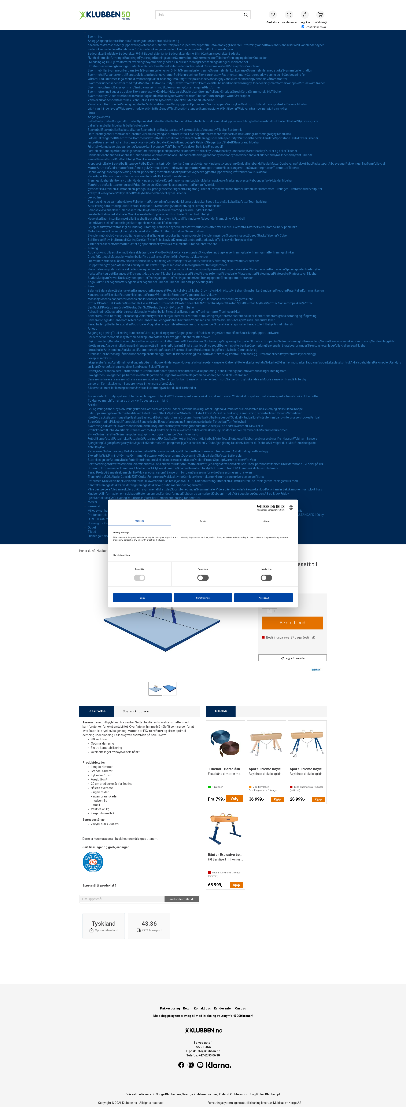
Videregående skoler (229, 489)
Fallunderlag (134, 227)
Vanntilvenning (188, 434)
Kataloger (236, 438)
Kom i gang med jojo (172, 443)
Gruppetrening (97, 265)
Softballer (279, 121)
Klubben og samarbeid (197, 493)
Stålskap (141, 337)
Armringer (117, 57)
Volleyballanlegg (345, 345)
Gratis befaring (112, 316)
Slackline (188, 210)
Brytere (154, 316)
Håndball (93, 155)
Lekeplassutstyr (98, 227)
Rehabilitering (97, 311)
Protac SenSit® (138, 307)
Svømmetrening (99, 91)
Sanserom (95, 316)
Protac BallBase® (139, 303)
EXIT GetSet (140, 476)
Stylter (198, 210)
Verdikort (151, 498)
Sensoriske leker (264, 320)
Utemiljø (93, 371)
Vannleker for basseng (239, 79)
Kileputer (162, 184)
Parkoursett (106, 273)
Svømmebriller (97, 70)
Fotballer (131, 121)
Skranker (109, 189)
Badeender (108, 100)
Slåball (145, 413)
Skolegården (96, 375)
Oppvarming (190, 455)
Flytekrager (146, 57)
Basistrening (118, 252)
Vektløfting (172, 256)
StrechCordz (240, 91)
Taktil (213, 320)
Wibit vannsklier (277, 108)
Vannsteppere (216, 104)
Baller (91, 121)
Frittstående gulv (138, 167)
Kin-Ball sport (106, 159)
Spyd (220, 142)
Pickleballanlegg (185, 354)
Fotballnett (185, 138)
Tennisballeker (266, 413)
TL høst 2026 (164, 396)
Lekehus (226, 227)
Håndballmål (142, 155)
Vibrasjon (238, 320)
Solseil (153, 366)
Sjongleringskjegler (189, 235)
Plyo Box (160, 252)
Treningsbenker (183, 278)
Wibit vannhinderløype (165, 451)
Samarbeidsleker (194, 201)
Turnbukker (251, 189)
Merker (92, 502)
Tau (364, 163)
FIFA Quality (165, 438)
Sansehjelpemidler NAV (123, 472)
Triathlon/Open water (220, 96)
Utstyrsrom (286, 354)
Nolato (189, 459)
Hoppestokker (162, 210)
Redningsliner (197, 62)
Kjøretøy (178, 239)
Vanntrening (96, 104)
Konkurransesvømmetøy (138, 430)
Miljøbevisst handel (100, 510)
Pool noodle (112, 104)
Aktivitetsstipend (120, 464)
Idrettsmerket (153, 455)
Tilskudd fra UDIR (226, 468)
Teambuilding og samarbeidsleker (110, 201)
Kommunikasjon (313, 290)
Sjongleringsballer (140, 235)
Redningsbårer (163, 62)
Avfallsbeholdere (361, 362)
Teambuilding (257, 201)
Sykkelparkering (205, 371)
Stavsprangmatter (260, 167)
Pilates (118, 265)
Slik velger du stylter (281, 443)
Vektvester (236, 261)
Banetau (125, 41)
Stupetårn (202, 45)
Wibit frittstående (156, 108)
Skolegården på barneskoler (123, 375)
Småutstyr (178, 79)
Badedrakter (96, 53)
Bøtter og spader (140, 244)
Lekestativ (238, 227)
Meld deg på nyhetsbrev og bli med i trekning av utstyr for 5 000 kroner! (203, 1016)
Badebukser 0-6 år (130, 49)
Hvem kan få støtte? (201, 468)
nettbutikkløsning (249, 1102)
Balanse (121, 218)
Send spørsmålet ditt (182, 899)
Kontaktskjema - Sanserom (119, 383)
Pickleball (261, 172)
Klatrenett (213, 227)
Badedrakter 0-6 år (131, 53)
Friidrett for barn (124, 142)
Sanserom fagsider (101, 320)
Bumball (139, 409)
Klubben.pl (272, 1094)
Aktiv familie (274, 489)
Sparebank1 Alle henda (134, 468)
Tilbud (92, 531)
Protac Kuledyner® (214, 303)
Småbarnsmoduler (172, 231)
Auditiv (170, 320)
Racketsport (320, 163)
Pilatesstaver (298, 273)
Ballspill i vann (149, 100)
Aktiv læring (95, 206)
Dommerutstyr (143, 138)
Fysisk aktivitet (173, 476)
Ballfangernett (106, 138)
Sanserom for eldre (205, 472)
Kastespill (157, 222)
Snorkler (226, 91)
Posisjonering (187, 324)
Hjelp (91, 498)
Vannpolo (260, 79)
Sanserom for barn (179, 472)
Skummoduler (124, 189)
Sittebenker (202, 337)
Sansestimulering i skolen (235, 472)
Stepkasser (225, 252)
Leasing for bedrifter (186, 498)
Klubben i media (222, 493)
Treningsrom (278, 371)
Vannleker (253, 66)
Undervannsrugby (212, 79)
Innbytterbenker (238, 345)
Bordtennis (235, 129)
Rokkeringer (354, 163)
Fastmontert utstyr (234, 74)
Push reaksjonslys (174, 481)
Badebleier (111, 49)
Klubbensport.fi (240, 1094)
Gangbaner (268, 290)
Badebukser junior (155, 49)
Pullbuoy (215, 91)
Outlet (92, 527)
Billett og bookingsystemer (156, 74)
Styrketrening (182, 438)
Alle (113, 489)
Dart (176, 134)
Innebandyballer (230, 155)
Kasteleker (178, 206)
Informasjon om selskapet (120, 493)
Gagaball (218, 409)
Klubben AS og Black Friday (271, 493)
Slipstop (226, 430)
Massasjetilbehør (222, 299)
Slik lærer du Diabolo (254, 443)
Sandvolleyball (165, 193)
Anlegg (92, 41)
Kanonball (181, 121)
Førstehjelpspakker (154, 151)
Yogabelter (149, 282)
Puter (291, 290)
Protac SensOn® (160, 307)
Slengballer (250, 121)
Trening (93, 248)
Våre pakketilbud (254, 489)
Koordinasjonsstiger (177, 180)
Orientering (260, 134)
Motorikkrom (96, 231)
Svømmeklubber (99, 83)
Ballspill (127, 417)
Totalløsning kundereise (128, 333)
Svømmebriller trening (195, 70)
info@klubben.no (208, 1051)
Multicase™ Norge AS (287, 1102)
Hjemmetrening (98, 269)
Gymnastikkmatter (161, 167)
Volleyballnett (125, 193)
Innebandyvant (291, 155)
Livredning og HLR (99, 62)
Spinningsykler (295, 269)
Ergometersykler (238, 269)
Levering (121, 498)
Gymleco (189, 476)
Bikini (198, 53)
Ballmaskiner (161, 345)
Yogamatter (117, 282)
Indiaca (172, 155)
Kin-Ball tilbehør (125, 159)
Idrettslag (195, 451)
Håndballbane (129, 354)
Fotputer (125, 294)
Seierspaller (274, 345)
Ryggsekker (143, 146)
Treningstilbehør (99, 180)
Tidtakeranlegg (219, 45)
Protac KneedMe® (189, 303)
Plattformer (212, 87)
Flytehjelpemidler (99, 57)
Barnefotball (105, 438)
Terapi (92, 286)
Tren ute (249, 481)
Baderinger (131, 57)
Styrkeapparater (137, 278)
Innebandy (213, 155)
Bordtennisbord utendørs (138, 371)
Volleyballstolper (145, 193)
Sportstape (282, 138)
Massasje (94, 299)
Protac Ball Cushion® (113, 303)
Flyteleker (179, 100)
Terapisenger (205, 324)
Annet (244, 62)
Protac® (152, 294)
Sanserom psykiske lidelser (244, 379)
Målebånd (199, 142)
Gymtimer (137, 455)
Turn (370, 163)
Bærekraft (95, 506)
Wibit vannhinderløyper (309, 45)
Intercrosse (210, 134)
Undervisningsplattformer (269, 83)
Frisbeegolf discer (99, 536)
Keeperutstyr (229, 138)
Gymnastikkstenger (196, 163)
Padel (154, 176)
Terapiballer (96, 324)
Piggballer (153, 324)
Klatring (248, 134)
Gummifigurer (152, 227)
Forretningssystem (220, 1102)
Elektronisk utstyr (210, 74)
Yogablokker (134, 282)
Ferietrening (156, 476)
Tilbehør (221, 57)
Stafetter (242, 201)
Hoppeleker (143, 222)
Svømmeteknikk (260, 91)
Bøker (125, 206)
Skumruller (102, 282)
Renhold (161, 45)
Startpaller (174, 45)
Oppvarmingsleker (105, 413)
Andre (213, 244)
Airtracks (103, 167)
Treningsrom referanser (237, 278)
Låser (119, 261)
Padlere (188, 91)
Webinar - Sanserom (306, 438)
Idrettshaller (96, 349)
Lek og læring (96, 409)
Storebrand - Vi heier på (302, 464)
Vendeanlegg (380, 341)
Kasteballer (195, 121)
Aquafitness (161, 426)
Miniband (129, 481)
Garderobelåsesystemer (119, 337)
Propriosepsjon (200, 320)
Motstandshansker (158, 104)
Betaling (139, 498)
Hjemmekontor (205, 476)
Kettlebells (105, 256)
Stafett (228, 142)
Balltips (136, 417)
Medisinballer (146, 252)
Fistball (183, 134)
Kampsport (225, 134)
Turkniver (202, 146)
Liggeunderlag (125, 146)
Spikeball (230, 201)
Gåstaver (112, 311)
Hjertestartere (120, 62)
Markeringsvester (238, 180)
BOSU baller (113, 476)
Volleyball (379, 163)
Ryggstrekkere (243, 299)
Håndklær (162, 91)
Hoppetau (229, 163)
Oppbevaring (131, 45)
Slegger (211, 142)
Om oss (240, 1008)
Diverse (291, 104)
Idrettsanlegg (202, 138)
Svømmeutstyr (98, 96)
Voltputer (316, 189)
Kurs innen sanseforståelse (156, 383)
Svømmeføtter (185, 96)
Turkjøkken (188, 146)
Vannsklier (287, 45)
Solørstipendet (141, 464)
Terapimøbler (169, 324)
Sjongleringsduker (164, 235)
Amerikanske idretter (126, 134)
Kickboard (99, 430)
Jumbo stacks (233, 409)
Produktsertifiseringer (102, 514)
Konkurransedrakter (215, 53)
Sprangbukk (142, 189)
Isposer (215, 138)
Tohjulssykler (226, 239)
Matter (275, 163)
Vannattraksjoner (268, 45)
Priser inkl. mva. (316, 27)
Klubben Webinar (254, 438)
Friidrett (93, 142)
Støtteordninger (98, 464)
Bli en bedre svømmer (232, 426)
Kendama (152, 443)
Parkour (249, 172)
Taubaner (312, 362)
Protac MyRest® (258, 303)
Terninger (200, 206)
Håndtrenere (126, 311)
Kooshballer (139, 324)
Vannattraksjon (330, 341)
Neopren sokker (174, 459)
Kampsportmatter (211, 167)
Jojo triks (140, 443)
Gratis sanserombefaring (144, 379)
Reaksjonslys (190, 252)
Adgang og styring (100, 333)
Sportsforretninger (183, 489)
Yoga (110, 265)
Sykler (152, 239)
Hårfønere (187, 337)
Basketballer (103, 121)
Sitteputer (178, 294)
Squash (176, 176)
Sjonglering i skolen (228, 443)
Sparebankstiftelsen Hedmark (258, 468)
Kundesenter (223, 1008)
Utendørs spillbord (167, 371)
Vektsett (186, 256)
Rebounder (257, 180)
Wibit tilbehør (228, 108)
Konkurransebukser (220, 49)
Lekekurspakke (210, 396)
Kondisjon (129, 265)
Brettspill (121, 239)
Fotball (92, 138)
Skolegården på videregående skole (209, 375)
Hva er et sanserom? (152, 472)
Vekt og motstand (253, 104)
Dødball (176, 409)
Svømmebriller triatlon (297, 70)
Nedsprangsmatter (235, 167)
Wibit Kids (174, 108)
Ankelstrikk (145, 426)
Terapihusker (238, 324)
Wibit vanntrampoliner (252, 108)
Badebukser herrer (179, 49)
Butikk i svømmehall (137, 451)
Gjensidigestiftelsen (220, 464)
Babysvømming (123, 87)
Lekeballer (219, 121)
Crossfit (93, 256)
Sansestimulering (154, 320)
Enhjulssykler (144, 210)
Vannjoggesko (180, 104)
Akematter (121, 244)
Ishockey (225, 151)
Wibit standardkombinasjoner (200, 108)
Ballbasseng (113, 231)
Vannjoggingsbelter (240, 57)
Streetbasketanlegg (320, 345)
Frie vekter (95, 261)
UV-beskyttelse (236, 66)
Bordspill (99, 239)
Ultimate (281, 413)
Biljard (145, 134)
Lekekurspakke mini (186, 396)
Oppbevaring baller (126, 172)
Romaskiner (277, 269)
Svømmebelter (185, 57)
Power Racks (117, 278)
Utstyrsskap (174, 172)
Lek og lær (94, 197)
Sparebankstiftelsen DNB (270, 464)
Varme (196, 151)
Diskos (139, 142)
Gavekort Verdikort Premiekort (194, 83)
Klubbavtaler (114, 430)
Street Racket (213, 413)
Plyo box (148, 256)
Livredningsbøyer (141, 62)
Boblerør (143, 316)
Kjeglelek (277, 409)
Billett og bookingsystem (160, 333)
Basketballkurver (129, 129)
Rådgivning (228, 341)
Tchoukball (284, 134)
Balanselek (95, 210)
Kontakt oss (102, 498)
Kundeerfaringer (171, 493)
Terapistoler (255, 324)
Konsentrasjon (97, 294)
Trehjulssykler (244, 239)
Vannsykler (233, 104)
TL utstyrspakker (116, 396)
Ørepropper (242, 96)
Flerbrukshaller (228, 349)
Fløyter (137, 180)
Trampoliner (224, 218)
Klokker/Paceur (193, 341)
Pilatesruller (281, 273)
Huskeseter (204, 362)
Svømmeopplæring (100, 87)
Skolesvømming (173, 87)
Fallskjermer (141, 201)
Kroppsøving (96, 163)
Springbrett (176, 189)
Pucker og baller (275, 151)
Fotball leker (121, 438)
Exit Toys (316, 489)
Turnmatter (280, 167)
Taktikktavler (298, 138)
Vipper (322, 362)
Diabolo (108, 235)
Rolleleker (244, 362)
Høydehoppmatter (186, 167)
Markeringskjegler (214, 180)
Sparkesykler (208, 239)
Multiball (288, 409)
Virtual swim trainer (312, 83)
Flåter (204, 100)
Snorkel (236, 430)
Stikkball (291, 121)
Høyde (148, 142)
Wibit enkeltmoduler (131, 108)
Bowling (110, 239)
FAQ (112, 498)
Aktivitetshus (112, 349)
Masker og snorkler (147, 96)
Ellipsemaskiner (216, 269)
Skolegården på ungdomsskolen (163, 375)
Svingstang (191, 189)
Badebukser (96, 49)
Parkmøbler (381, 362)
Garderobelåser (229, 333)
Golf (145, 239)
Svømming (95, 36)
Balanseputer (142, 290)
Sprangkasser (159, 189)
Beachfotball (124, 138)
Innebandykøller (251, 155)
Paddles (203, 430)
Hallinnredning (110, 354)
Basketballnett (150, 129)
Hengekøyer (108, 146)
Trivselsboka (293, 396)
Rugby (272, 134)
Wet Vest (250, 459)
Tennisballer (103, 125)
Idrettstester (261, 417)
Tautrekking (230, 413)
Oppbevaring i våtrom (229, 172)
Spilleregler (235, 455)
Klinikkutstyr (227, 290)
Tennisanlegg (248, 354)
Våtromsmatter (276, 79)
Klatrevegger (152, 273)
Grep (197, 278)
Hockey (206, 151)
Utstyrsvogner (191, 172)
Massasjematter (158, 299)
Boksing (160, 417)
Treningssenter (125, 388)
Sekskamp (290, 489)
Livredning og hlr (273, 74)
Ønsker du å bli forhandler (179, 388)
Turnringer (281, 189)
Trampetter (218, 189)
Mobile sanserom (273, 379)
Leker (197, 218)
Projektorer (221, 316)
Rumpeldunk (174, 201)
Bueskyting (156, 134)
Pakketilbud (304, 163)
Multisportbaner (248, 138)
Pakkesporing (170, 1008)
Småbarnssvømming (102, 66)
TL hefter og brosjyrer (141, 396)
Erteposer (132, 163)
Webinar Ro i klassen (279, 438)
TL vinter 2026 (229, 396)
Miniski (167, 244)
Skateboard (192, 239)
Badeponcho (185, 66)
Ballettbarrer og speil (120, 184)
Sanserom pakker (241, 316)
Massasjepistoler (180, 299)
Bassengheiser (130, 341)
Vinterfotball (222, 438)
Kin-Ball (208, 121)
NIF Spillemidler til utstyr (167, 464)
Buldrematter (118, 167)
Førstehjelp (95, 151)
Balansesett (128, 210)
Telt (167, 146)
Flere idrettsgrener (100, 134)
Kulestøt (172, 142)
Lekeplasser (96, 358)
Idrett (91, 112)
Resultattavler (205, 354)
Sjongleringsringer (214, 235)
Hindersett (216, 163)
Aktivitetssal (129, 349)
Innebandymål (271, 155)
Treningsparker (210, 278)
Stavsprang (240, 142)
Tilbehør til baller (122, 125)
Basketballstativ (171, 129)
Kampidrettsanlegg (151, 354)
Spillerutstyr (267, 138)
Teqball (221, 371)
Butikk (164, 341)
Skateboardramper (294, 345)
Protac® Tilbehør (183, 307)
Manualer (118, 256)
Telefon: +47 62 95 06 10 (203, 1055)
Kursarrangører (194, 87)
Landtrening (201, 91)
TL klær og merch (99, 400)
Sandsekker (144, 261)
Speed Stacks (215, 201)
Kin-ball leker (262, 409)
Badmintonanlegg (150, 349)
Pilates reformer (210, 273)
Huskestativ (186, 227)
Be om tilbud (292, 622)
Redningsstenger (217, 62)
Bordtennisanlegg (206, 349)
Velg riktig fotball (202, 438)
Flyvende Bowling (192, 409)
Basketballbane (184, 349)
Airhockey (112, 409)
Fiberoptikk (179, 316)
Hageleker (94, 218)
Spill (90, 239)
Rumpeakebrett (198, 244)
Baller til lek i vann (128, 100)
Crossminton (142, 176)
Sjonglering (95, 235)
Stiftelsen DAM (243, 464)
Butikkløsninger (209, 333)
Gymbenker (175, 163)
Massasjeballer (136, 299)
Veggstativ (209, 129)
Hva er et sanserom (115, 379)
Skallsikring (247, 333)
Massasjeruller (201, 299)
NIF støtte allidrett (195, 464)
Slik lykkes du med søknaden (169, 468)
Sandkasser (141, 366)
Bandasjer (109, 151)
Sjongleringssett (237, 235)
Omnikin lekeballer (148, 159)
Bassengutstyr (140, 41)
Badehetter (115, 96)
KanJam (248, 409)
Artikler (92, 404)
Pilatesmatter (247, 273)
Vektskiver (206, 261)
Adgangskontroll (108, 41)
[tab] (96, 711)
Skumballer (177, 214)
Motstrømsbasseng (110, 45)
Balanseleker (111, 210)
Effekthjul (165, 316)
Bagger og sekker (121, 91)
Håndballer (167, 121)
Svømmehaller (206, 489)
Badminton (111, 176)
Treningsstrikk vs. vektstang (117, 485)
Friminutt (114, 455)
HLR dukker (180, 62)
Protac (208, 459)
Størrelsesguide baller (198, 421)
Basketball (95, 129)
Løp (190, 142)
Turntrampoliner (299, 189)
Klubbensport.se (205, 1094)
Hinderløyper (169, 227)
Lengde (183, 142)
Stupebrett (188, 45)
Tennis (185, 176)
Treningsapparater (160, 278)
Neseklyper (167, 96)
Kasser (109, 172)
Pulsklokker (174, 252)
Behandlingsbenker (129, 151)
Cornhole (151, 409)
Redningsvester (164, 57)
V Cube (282, 235)
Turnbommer (234, 189)
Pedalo (172, 290)
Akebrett (108, 244)
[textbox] (122, 899)
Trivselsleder (96, 396)
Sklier (261, 227)
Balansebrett (107, 290)
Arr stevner (105, 142)
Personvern (165, 498)
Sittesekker (221, 324)
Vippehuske (289, 227)
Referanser (148, 45)
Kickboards (176, 91)
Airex (101, 476)
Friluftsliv (94, 146)
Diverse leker (103, 222)
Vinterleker (95, 244)
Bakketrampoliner (121, 366)
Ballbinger (126, 345)
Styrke (140, 265)
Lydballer (109, 324)
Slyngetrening (208, 252)
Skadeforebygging (171, 421)
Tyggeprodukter (196, 294)
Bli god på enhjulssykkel (118, 443)
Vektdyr (212, 294)
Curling (131, 239)
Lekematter (152, 231)
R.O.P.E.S (191, 481)
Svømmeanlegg (98, 341)
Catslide (126, 476)
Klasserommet (172, 455)
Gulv (210, 282)
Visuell (248, 320)
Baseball (140, 218)
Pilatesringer (264, 273)
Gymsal (125, 455)
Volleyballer (141, 125)
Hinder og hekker (153, 180)
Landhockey (239, 151)
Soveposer (158, 146)
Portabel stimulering (200, 316)
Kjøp (277, 799)
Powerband (154, 481)
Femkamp (303, 489)
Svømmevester (205, 57)
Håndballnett (158, 155)
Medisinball (115, 481)
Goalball (236, 417)
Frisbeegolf (195, 134)
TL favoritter (310, 396)
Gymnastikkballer (148, 121)
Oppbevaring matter (152, 172)
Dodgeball (118, 121)
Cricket (168, 134)
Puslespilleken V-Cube (200, 443)
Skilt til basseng (161, 79)
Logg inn (304, 15)
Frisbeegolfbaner (216, 345)
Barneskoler (124, 489)
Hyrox (104, 481)
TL (89, 392)
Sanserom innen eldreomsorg (206, 379)
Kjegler (265, 163)
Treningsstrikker (276, 104)
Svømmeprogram (154, 434)
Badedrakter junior (156, 53)
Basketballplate (192, 129)
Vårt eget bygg (243, 493)
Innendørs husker (132, 231)
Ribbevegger (337, 163)
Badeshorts (199, 49)
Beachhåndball (109, 155)
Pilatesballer (229, 273)
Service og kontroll (227, 354)
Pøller (298, 290)
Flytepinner (192, 100)
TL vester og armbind (154, 400)
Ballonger (108, 214)
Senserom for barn (174, 379)
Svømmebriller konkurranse (228, 70)
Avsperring (113, 345)
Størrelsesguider (99, 459)
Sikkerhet (251, 227)
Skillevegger (172, 337)
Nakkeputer (138, 294)
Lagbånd (196, 180)
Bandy (215, 151)
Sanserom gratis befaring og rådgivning (290, 316)
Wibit (211, 100)
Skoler (184, 451)
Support (260, 333)
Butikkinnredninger (186, 74)
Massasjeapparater (113, 299)
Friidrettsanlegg (194, 345)
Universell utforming (242, 45)
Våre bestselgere (99, 489)
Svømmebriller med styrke (264, 70)
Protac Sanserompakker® (286, 303)
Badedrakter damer (182, 53)
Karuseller (200, 227)
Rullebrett (183, 290)
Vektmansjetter (176, 261)
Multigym (102, 278)
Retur (130, 498)
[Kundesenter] (289, 14)
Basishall (168, 349)
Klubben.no (104, 550)
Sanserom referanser (128, 320)
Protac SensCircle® (115, 307)
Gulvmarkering (157, 163)
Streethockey (256, 151)
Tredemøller (313, 269)
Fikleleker (113, 294)
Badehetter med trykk (124, 83)
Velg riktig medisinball (171, 485)
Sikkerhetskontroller (101, 388)
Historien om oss (149, 493)
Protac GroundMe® (164, 303)
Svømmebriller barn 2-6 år (124, 70)
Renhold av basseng (137, 79)
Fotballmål (171, 138)
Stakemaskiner (259, 269)
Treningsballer (242, 252)
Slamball (159, 256)
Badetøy (212, 426)
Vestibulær (224, 320)
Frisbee (117, 222)
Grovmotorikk (210, 290)
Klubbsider (260, 57)
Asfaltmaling (112, 206)
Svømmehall (96, 74)
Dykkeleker (165, 100)
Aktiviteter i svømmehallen (120, 426)
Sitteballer (164, 294)
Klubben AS (95, 493)
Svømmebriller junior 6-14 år (161, 70)
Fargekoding (157, 201)
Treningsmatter (262, 252)
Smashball (265, 121)
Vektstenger (200, 256)
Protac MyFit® (237, 303)
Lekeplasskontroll (338, 362)
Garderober (157, 41)
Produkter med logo (110, 79)
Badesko (234, 53)
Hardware (272, 333)
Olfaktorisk (182, 320)
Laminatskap (155, 337)
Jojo (125, 235)
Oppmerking (257, 345)
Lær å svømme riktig (184, 430)
